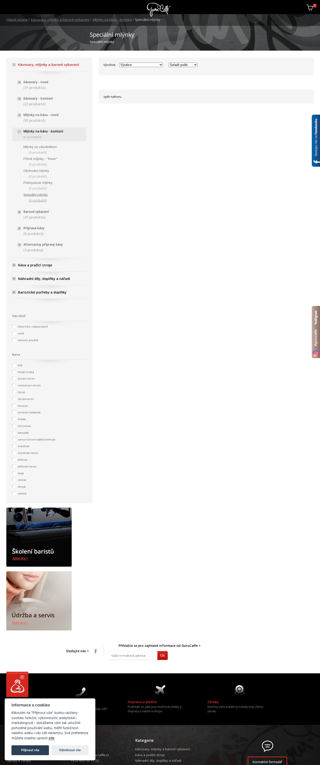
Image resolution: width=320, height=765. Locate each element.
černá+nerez (26, 399)
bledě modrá (26, 372)
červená (23, 405)
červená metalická (29, 412)
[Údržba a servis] (49, 601)
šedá (21, 473)
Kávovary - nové (35, 85)
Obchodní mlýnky (36, 174)
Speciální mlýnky (35, 197)
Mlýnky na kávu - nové (41, 118)
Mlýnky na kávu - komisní (112, 19)
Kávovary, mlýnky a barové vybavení (60, 19)
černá (21, 392)
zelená (22, 493)
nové (21, 333)
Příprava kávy (33, 231)
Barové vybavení (36, 215)
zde (51, 738)
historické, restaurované (33, 326)
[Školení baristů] (49, 537)
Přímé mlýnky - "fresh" (40, 162)
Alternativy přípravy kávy (43, 247)
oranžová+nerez (28, 453)
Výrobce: (109, 65)
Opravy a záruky (18, 760)
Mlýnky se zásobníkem (40, 150)
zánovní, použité (28, 340)
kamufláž (23, 432)
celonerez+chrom (29, 385)
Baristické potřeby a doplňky (42, 292)
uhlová (22, 480)
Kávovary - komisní (38, 101)
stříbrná (22, 459)
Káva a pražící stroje (35, 265)
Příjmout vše (30, 750)
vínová (22, 486)
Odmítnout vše (70, 750)
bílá (20, 365)
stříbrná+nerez (27, 466)
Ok (160, 655)
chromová (24, 426)
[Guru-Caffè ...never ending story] (159, 15)
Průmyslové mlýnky (37, 186)
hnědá (22, 419)
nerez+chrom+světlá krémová (36, 439)
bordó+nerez (26, 378)
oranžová (23, 446)
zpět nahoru (112, 96)
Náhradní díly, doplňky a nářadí (44, 278)
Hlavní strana (16, 19)
